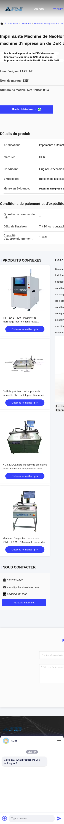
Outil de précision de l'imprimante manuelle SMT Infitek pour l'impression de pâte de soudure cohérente (24, 395)
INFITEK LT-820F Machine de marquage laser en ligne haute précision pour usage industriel (20, 321)
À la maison (11, 23)
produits (26, 23)
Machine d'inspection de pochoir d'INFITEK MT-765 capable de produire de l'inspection (25, 542)
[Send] (59, 818)
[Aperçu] (14, 8)
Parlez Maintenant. (24, 109)
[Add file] (4, 818)
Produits (57, 9)
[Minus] (59, 741)
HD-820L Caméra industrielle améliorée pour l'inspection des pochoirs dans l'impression (25, 468)
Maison (38, 9)
